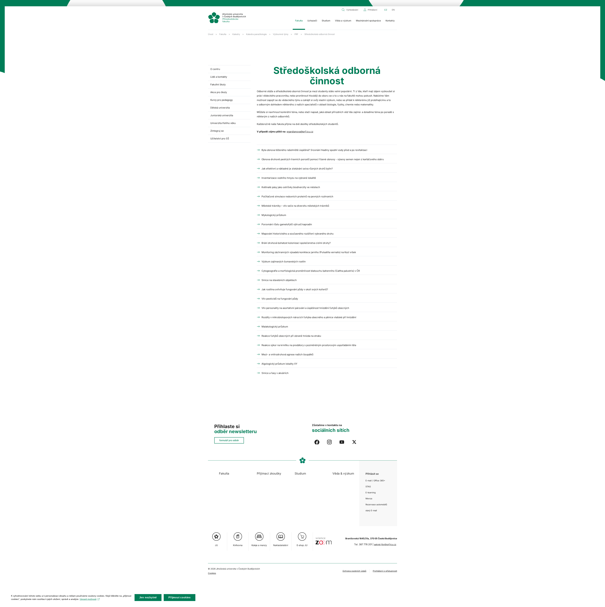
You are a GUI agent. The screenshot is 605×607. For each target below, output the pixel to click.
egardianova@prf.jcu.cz (300, 131)
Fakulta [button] (299, 20)
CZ (385, 10)
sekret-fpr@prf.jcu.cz (385, 544)
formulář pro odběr (229, 440)
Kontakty (390, 20)
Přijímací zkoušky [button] (269, 473)
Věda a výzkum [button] (343, 20)
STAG (368, 486)
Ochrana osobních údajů (354, 571)
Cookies (212, 573)
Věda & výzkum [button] (343, 473)
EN (393, 10)
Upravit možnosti (88, 599)
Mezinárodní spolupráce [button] (368, 20)
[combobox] (352, 10)
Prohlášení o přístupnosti (385, 571)
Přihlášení (372, 10)
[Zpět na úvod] (227, 17)
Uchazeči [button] (312, 20)
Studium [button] (326, 20)
